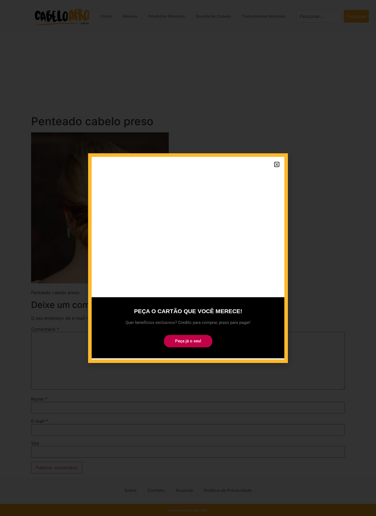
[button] (277, 164)
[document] (188, 258)
